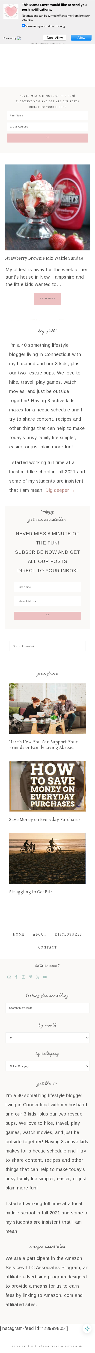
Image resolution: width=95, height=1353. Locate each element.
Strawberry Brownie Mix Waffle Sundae (44, 258)
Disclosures (68, 934)
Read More (47, 298)
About (40, 934)
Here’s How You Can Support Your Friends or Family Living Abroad (43, 744)
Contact (47, 947)
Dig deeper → (60, 490)
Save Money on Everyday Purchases (44, 819)
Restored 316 (74, 1346)
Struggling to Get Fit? (31, 892)
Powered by (10, 38)
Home (18, 934)
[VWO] (21, 38)
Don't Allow (55, 38)
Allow (81, 38)
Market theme (49, 1346)
